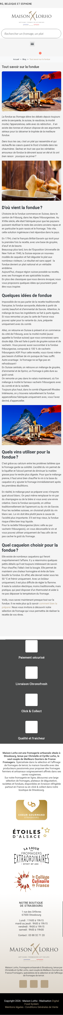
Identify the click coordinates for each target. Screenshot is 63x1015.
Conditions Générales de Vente (41, 1007)
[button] (32, 44)
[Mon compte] (22, 52)
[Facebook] (23, 984)
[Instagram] (34, 984)
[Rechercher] (56, 33)
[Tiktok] (44, 984)
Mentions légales (14, 1007)
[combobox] (24, 33)
